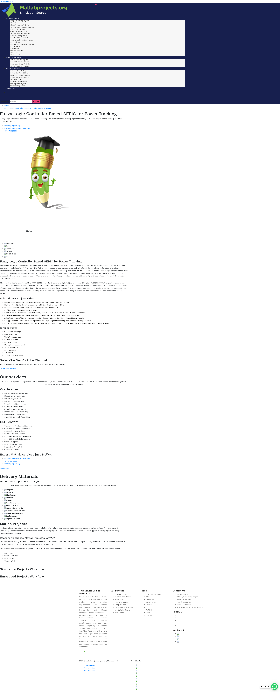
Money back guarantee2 (14, 345)
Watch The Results (8, 369)
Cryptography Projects (18, 84)
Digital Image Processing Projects (22, 44)
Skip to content (6, 1)
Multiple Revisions (122, 610)
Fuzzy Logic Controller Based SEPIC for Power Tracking (27, 108)
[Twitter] (177, 620)
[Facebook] (177, 615)
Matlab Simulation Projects (19, 66)
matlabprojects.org (12, 126)
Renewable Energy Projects (20, 64)
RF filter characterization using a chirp (20, 310)
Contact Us (10, 88)
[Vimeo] (177, 623)
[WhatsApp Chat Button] (274, 686)
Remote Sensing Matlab (18, 36)
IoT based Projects (16, 79)
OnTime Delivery (122, 594)
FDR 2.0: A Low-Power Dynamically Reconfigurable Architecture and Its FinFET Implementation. (45, 313)
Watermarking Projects (18, 86)
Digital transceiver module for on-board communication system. (31, 307)
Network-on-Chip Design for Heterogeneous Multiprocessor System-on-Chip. (36, 302)
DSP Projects (15, 42)
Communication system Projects (21, 40)
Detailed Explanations (124, 607)
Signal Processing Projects (19, 25)
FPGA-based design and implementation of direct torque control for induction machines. (41, 315)
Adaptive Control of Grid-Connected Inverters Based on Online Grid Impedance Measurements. (44, 318)
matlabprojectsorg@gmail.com (17, 128)
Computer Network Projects (20, 75)
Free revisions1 (10, 334)
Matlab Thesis (15, 53)
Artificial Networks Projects (20, 33)
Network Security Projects (19, 71)
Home (6, 105)
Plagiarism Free (121, 602)
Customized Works (123, 597)
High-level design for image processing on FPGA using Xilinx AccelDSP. (34, 305)
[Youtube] (177, 626)
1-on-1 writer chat (11, 347)
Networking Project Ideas (19, 73)
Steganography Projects (18, 81)
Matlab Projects (12, 18)
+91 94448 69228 (184, 605)
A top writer (9, 353)
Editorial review (10, 342)
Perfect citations (11, 340)
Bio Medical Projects (17, 55)
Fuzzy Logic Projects (17, 29)
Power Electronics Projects (19, 62)
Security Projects (13, 68)
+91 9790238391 (11, 131)
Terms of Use (89, 668)
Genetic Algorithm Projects (19, 31)
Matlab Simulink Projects (19, 60)
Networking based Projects (19, 77)
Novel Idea (119, 599)
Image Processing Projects (19, 21)
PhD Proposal (89, 670)
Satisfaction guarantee (13, 355)
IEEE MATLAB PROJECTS (19, 38)
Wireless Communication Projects (22, 27)
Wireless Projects (16, 50)
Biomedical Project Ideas (19, 23)
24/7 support (10, 350)
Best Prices (119, 613)
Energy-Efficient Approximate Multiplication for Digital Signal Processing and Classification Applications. (48, 321)
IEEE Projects (15, 46)
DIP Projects (14, 48)
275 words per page (12, 332)
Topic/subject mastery (13, 337)
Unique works (121, 605)
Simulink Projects (13, 57)
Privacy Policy (89, 665)
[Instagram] (177, 618)
